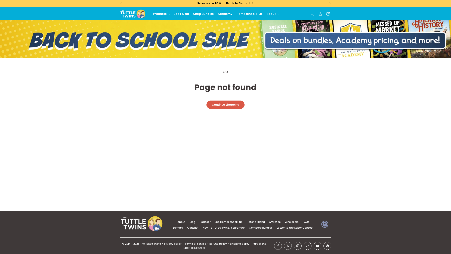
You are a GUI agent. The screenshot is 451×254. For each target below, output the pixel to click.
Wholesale (292, 222)
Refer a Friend (256, 222)
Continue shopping (225, 105)
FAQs (306, 222)
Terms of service (195, 244)
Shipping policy (239, 244)
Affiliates (275, 222)
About (181, 222)
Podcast (205, 222)
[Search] (312, 14)
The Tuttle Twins (150, 244)
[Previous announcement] (121, 3)
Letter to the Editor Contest (295, 227)
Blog (192, 222)
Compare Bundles (261, 227)
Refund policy (218, 244)
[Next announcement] (330, 3)
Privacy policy (172, 244)
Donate (178, 227)
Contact (193, 227)
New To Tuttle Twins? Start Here (224, 227)
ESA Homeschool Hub (229, 222)
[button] (161, 14)
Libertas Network (194, 248)
